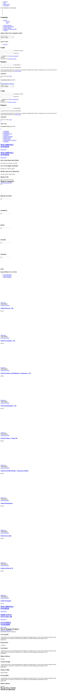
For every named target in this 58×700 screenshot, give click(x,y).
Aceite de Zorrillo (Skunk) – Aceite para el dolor (14, 470)
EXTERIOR (6, 132)
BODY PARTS (6, 139)
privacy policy (18, 71)
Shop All (5, 44)
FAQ (4, 3)
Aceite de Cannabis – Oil (8, 340)
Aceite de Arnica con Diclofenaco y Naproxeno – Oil (16, 373)
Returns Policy (6, 4)
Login (10, 76)
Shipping (5, 1)
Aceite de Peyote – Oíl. (7, 308)
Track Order (6, 5)
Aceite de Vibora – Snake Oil (9, 438)
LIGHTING (6, 135)
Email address (17, 64)
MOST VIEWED (7, 277)
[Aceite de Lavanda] (22, 527)
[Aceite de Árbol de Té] (22, 560)
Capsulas (5, 30)
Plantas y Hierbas (7, 27)
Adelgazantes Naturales (8, 26)
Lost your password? (13, 56)
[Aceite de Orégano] (22, 592)
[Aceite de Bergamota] (22, 495)
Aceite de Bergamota (7, 503)
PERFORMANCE (7, 133)
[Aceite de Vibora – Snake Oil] (22, 430)
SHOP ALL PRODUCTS (6, 182)
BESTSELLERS (7, 276)
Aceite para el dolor (5, 305)
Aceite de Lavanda (6, 535)
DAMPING (6, 141)
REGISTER (3, 73)
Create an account (12, 58)
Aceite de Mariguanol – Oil (8, 405)
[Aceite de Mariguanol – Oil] (22, 397)
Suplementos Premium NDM (9, 29)
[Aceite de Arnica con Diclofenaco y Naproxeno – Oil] (22, 365)
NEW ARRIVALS (7, 274)
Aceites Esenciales (7, 25)
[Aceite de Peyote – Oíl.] (22, 300)
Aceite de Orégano (6, 601)
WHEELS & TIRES (8, 136)
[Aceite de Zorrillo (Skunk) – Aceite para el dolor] (22, 462)
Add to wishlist (4, 304)
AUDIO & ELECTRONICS (9, 140)
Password (16, 53)
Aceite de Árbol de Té (7, 568)
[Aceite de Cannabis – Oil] (22, 332)
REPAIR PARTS (7, 137)
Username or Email (18, 50)
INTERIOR (6, 131)
